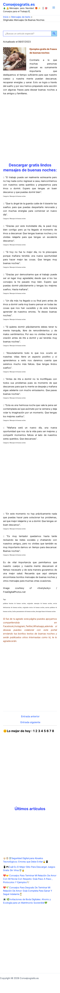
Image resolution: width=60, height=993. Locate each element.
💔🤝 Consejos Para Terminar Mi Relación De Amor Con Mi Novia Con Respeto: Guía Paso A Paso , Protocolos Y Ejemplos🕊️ (29, 879)
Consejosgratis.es (19, 4)
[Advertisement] (30, 129)
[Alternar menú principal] (53, 7)
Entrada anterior (30, 716)
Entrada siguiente (30, 722)
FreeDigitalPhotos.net (14, 592)
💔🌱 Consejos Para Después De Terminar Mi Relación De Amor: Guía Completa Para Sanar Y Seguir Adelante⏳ (27, 891)
